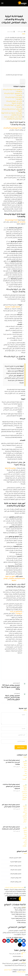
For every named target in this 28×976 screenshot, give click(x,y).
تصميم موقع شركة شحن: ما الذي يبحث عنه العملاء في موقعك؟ (12, 762)
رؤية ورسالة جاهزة (10, 468)
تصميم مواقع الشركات (15, 873)
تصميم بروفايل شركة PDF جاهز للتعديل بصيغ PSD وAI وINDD (10, 687)
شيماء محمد (10, 31)
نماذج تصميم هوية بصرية (18, 918)
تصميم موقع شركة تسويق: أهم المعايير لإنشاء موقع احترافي (11, 805)
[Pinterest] (4, 941)
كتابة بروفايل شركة (20, 910)
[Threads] (20, 945)
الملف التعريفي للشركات (15, 857)
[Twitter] (20, 941)
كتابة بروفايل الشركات (15, 877)
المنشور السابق (16, 683)
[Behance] (24, 945)
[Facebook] (24, 941)
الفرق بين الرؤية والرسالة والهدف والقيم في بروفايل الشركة (14, 578)
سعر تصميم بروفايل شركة (18, 912)
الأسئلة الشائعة (21, 920)
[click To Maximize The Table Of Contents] (22, 81)
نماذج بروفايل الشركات (15, 881)
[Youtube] (12, 941)
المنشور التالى (17, 693)
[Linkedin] (8, 941)
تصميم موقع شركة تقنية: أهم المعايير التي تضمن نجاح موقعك (11, 828)
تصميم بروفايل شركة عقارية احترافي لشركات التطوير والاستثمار (12, 698)
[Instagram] (16, 941)
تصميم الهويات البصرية (13, 307)
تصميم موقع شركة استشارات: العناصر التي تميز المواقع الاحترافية (11, 786)
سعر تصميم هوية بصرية (19, 914)
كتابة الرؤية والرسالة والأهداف (12, 128)
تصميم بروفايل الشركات (15, 865)
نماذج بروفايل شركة (20, 916)
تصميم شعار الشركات (15, 869)
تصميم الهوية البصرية (15, 861)
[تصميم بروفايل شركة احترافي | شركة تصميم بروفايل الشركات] (22, 3)
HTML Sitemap (21, 922)
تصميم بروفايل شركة (20, 908)
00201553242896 (17, 956)
